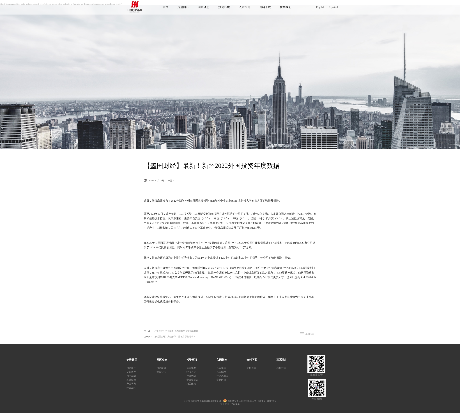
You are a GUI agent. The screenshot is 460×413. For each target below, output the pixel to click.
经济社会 (191, 371)
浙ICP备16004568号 (267, 401)
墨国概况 (191, 368)
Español (333, 7)
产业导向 (131, 383)
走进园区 (183, 7)
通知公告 (161, 371)
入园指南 (244, 7)
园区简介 (131, 368)
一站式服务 (222, 375)
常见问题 (221, 379)
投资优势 (191, 375)
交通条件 (131, 371)
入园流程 (221, 371)
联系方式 (281, 368)
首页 (165, 7)
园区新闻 (161, 368)
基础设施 (131, 379)
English (320, 7)
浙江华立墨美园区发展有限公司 (207, 401)
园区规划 (131, 375)
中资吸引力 (192, 379)
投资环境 (224, 7)
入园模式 (221, 368)
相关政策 (191, 383)
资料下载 (265, 7)
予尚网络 (235, 404)
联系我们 (285, 7)
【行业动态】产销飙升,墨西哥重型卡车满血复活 (175, 331)
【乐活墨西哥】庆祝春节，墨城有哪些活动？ (174, 336)
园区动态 (203, 7)
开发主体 (131, 387)
